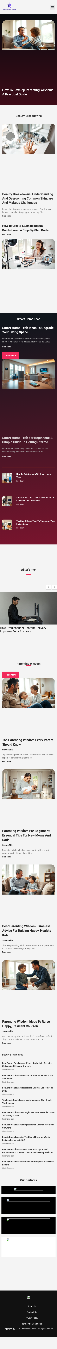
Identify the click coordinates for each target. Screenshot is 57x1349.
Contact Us (32, 1312)
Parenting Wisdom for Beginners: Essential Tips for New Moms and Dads (26, 835)
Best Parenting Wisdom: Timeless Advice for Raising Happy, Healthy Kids (26, 930)
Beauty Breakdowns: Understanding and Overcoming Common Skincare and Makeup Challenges (27, 198)
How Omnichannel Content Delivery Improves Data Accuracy (23, 629)
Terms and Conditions (32, 1324)
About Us (32, 1306)
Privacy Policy (32, 1318)
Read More (6, 216)
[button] (52, 7)
